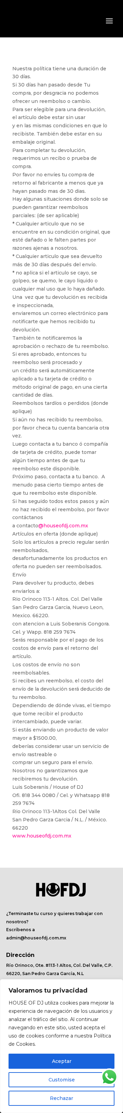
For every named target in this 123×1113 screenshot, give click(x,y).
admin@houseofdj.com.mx (36, 937)
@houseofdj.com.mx (63, 526)
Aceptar (61, 1061)
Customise (62, 1080)
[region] (61, 1046)
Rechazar (61, 1098)
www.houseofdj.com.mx (41, 836)
